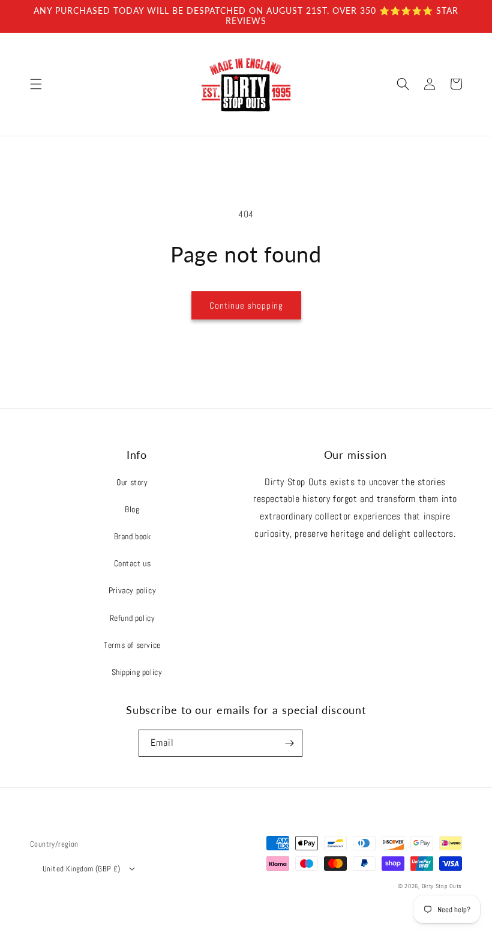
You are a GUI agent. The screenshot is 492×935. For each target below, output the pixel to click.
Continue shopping (246, 305)
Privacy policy (132, 590)
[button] (36, 84)
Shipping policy (137, 672)
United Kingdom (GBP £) (82, 869)
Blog (132, 509)
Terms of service (132, 645)
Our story (132, 482)
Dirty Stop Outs (442, 886)
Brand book (132, 536)
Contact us (132, 563)
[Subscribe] (289, 743)
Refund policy (132, 618)
